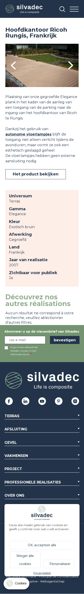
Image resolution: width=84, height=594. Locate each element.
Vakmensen (16, 456)
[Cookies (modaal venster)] (17, 584)
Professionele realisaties (32, 482)
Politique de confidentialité (58, 576)
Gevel (10, 442)
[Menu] (74, 9)
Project (13, 469)
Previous (13, 65)
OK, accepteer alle (42, 545)
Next (70, 65)
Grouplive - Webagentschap (44, 581)
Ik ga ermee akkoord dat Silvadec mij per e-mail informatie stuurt (24, 351)
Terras (11, 416)
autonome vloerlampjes (28, 134)
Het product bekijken (35, 174)
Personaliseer (60, 564)
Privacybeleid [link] (42, 573)
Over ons (14, 495)
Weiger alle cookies (25, 560)
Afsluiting (15, 429)
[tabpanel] (42, 65)
